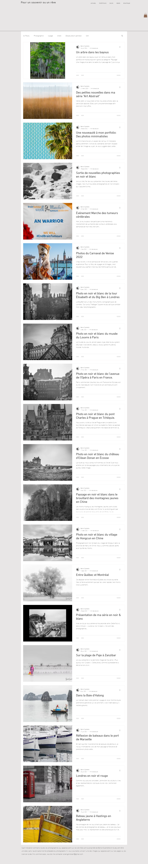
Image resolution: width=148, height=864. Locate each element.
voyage (50, 35)
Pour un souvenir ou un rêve (38, 2)
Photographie (39, 35)
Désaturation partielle (73, 35)
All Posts (26, 35)
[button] (103, 3)
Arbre (59, 35)
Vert (87, 35)
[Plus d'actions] (120, 47)
